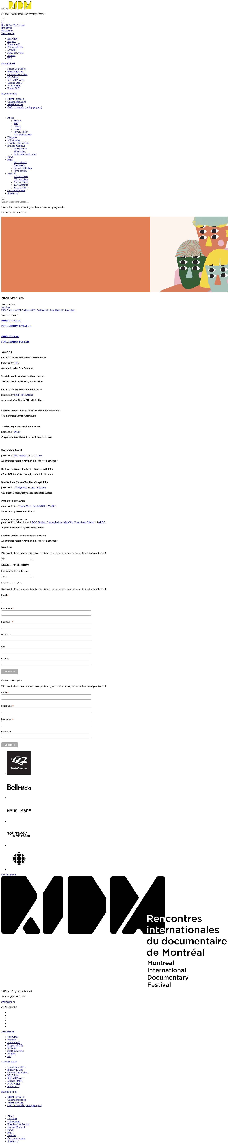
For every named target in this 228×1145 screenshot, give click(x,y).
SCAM (38, 455)
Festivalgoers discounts (25, 154)
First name (7, 608)
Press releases (20, 162)
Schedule (11, 50)
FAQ (9, 58)
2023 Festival (7, 1031)
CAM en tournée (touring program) (24, 107)
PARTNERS (13, 85)
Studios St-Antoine (23, 394)
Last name (7, 621)
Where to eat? (20, 148)
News (10, 157)
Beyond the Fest (9, 1091)
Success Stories (14, 82)
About (10, 117)
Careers (17, 129)
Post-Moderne (21, 455)
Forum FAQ (13, 88)
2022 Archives (21, 176)
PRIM (17, 431)
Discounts (12, 137)
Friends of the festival (18, 143)
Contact (17, 126)
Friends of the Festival (18, 1124)
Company (6, 634)
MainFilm (68, 522)
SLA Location (39, 487)
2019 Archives (21, 184)
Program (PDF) (15, 47)
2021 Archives (21, 179)
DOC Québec (39, 522)
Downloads (19, 165)
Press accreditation (23, 168)
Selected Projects (15, 80)
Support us (12, 193)
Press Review (20, 171)
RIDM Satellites (15, 104)
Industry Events (15, 71)
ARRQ (101, 522)
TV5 (16, 363)
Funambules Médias (84, 522)
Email (5, 595)
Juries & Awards (15, 52)
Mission (17, 120)
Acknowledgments (23, 134)
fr (2, 22)
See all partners (8, 874)
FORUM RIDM (9, 1061)
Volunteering (13, 140)
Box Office (12, 38)
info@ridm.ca (8, 1001)
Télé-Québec (20, 487)
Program (11, 41)
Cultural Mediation (16, 101)
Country (5, 658)
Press (10, 159)
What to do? (20, 151)
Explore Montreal (16, 145)
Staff (16, 123)
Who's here (12, 77)
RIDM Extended (15, 99)
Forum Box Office (16, 68)
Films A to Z (13, 44)
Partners (11, 55)
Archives (11, 173)
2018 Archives (21, 187)
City (3, 646)
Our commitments (16, 190)
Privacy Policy (21, 131)
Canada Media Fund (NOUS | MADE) (37, 506)
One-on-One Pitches (17, 74)
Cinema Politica (54, 522)
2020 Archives (21, 182)
